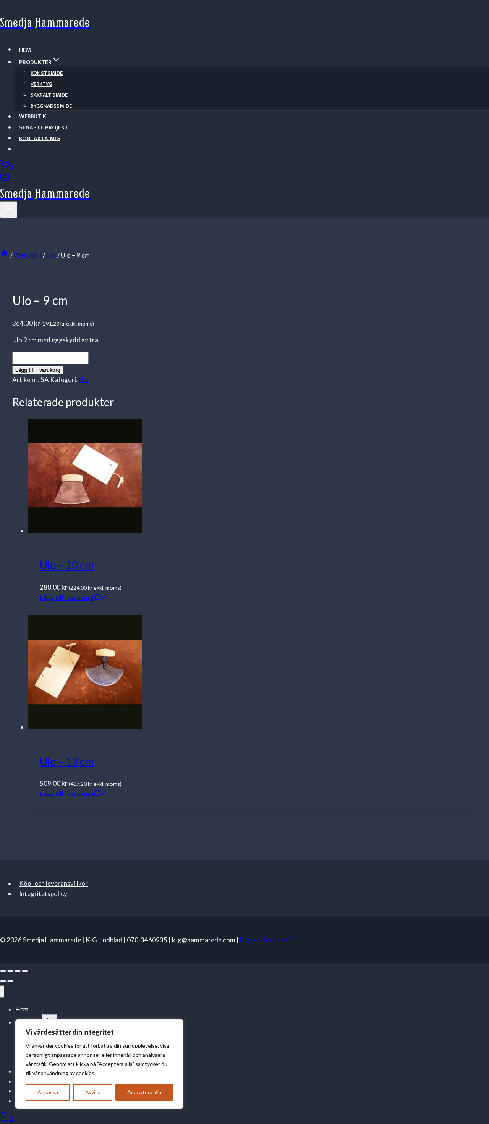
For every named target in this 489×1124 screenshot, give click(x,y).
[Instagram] (4, 178)
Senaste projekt (43, 128)
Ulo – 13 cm (67, 761)
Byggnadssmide (51, 106)
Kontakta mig (39, 138)
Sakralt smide (49, 94)
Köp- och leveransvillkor (53, 883)
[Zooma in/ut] (3, 971)
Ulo (84, 380)
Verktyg (41, 84)
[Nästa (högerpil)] (10, 981)
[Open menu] (8, 209)
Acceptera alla (144, 1092)
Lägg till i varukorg (37, 370)
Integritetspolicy (43, 894)
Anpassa (47, 1092)
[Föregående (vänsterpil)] (3, 981)
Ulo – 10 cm (67, 564)
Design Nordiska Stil (269, 940)
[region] (99, 1064)
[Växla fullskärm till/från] (10, 971)
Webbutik (32, 116)
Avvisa (92, 1092)
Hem (25, 50)
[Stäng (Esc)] (25, 971)
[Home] (4, 255)
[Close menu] (2, 991)
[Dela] (18, 971)
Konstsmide (47, 73)
